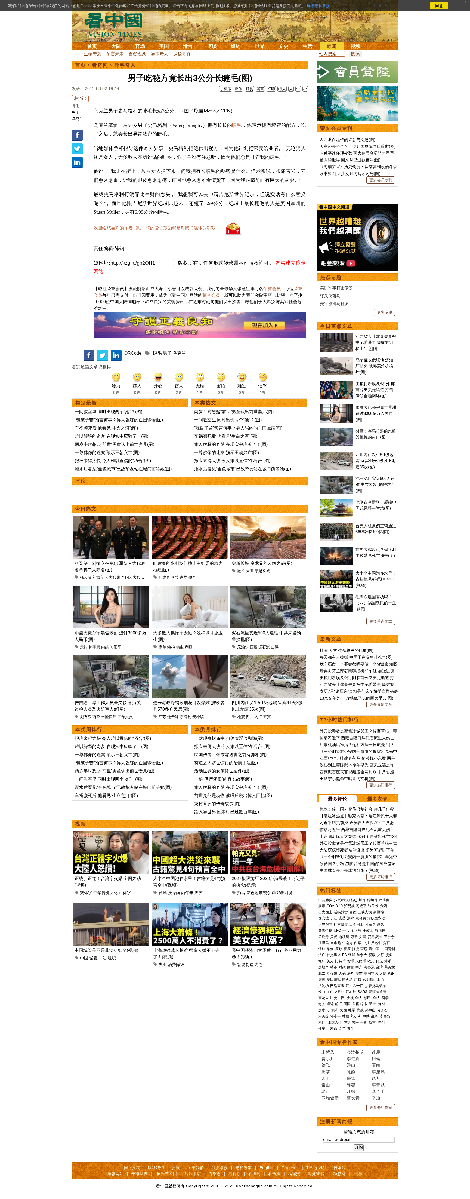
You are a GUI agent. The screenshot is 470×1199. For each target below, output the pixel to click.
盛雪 (351, 1078)
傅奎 (192, 577)
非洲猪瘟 (371, 973)
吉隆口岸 (108, 717)
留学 (385, 998)
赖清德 (380, 930)
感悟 (355, 1022)
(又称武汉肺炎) (345, 900)
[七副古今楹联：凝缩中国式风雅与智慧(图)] (336, 502)
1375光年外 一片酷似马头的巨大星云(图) (356, 698)
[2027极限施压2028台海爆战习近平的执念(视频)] (268, 834)
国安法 (323, 918)
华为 (330, 949)
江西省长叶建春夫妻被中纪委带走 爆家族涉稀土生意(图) (375, 342)
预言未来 (115, 53)
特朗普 (372, 900)
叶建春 (164, 577)
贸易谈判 (375, 937)
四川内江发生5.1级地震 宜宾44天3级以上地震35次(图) (375, 460)
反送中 (376, 943)
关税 (333, 937)
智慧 (346, 1022)
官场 (140, 46)
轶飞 (325, 1065)
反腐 (347, 949)
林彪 (345, 1016)
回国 (347, 1004)
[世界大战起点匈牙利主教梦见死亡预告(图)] (336, 549)
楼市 (333, 967)
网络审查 (337, 986)
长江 (333, 918)
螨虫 (180, 647)
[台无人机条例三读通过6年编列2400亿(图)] (336, 525)
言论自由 (325, 998)
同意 (439, 6)
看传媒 (274, 1174)
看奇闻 (100, 65)
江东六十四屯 (356, 986)
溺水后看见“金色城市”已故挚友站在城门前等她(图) (123, 469)
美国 (164, 46)
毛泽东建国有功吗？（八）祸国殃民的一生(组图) (375, 602)
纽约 (236, 46)
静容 (351, 1085)
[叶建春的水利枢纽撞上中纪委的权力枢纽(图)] (190, 519)
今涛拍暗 (355, 1052)
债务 (388, 955)
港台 (188, 46)
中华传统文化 (105, 892)
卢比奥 (384, 900)
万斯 (354, 937)
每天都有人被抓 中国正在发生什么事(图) (356, 657)
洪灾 (198, 892)
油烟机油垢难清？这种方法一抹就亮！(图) (358, 744)
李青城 (378, 1085)
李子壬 (378, 1091)
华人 (358, 998)
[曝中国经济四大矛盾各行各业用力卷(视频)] (268, 906)
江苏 (162, 717)
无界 (358, 1174)
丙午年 (187, 892)
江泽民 (323, 943)
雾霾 (321, 979)
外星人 (323, 1028)
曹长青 (353, 1098)
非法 (102, 958)
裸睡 (188, 647)
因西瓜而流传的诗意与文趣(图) (347, 139)
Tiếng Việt (316, 1168)
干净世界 (139, 1174)
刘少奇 (356, 1016)
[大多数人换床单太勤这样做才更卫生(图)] (190, 589)
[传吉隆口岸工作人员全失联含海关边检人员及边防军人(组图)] (111, 658)
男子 (75, 112)
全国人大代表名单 (136, 577)
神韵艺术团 (167, 1174)
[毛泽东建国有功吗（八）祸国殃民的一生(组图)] (336, 596)
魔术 (241, 571)
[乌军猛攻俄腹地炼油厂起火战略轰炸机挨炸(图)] (336, 360)
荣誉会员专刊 (336, 128)
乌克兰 (77, 118)
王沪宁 (389, 937)
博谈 (212, 46)
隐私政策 (244, 1168)
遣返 (330, 1004)
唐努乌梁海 (377, 986)
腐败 (338, 949)
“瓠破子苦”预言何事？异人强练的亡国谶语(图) (119, 420)
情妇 (321, 949)
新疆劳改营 (377, 992)
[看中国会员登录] (357, 72)
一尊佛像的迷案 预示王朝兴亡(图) (107, 452)
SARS (362, 992)
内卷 (259, 964)
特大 (282, 89)
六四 (383, 906)
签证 (338, 1004)
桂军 (351, 1010)
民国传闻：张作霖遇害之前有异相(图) (230, 754)
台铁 (352, 912)
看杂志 (215, 1174)
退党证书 (316, 1174)
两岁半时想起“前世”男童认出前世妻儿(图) (114, 444)
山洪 (275, 647)
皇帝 (374, 1016)
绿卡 (363, 1004)
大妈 (342, 973)
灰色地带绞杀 (258, 892)
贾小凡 (328, 1058)
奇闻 (331, 46)
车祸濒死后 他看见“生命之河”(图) (106, 428)
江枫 (351, 1091)
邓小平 (335, 1016)
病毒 (321, 906)
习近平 (361, 906)
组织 (112, 958)
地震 (241, 717)
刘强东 (332, 973)
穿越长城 (262, 571)
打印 (271, 89)
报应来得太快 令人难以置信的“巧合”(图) (113, 460)
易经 (322, 1022)
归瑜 (376, 1058)
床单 (162, 647)
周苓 (325, 1071)
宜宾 (267, 717)
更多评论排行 (380, 877)
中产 (359, 967)
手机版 (225, 89)
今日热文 (86, 508)
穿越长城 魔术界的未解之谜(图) (262, 563)
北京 (321, 973)
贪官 (386, 943)
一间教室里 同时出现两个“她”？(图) (108, 411)
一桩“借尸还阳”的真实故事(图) (223, 779)
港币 (387, 961)
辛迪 (376, 1098)
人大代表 (112, 577)
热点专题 (331, 277)
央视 (350, 998)
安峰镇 (198, 717)
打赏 (249, 89)
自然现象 (137, 53)
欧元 (371, 961)
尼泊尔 (243, 647)
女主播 (339, 998)
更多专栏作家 (380, 1107)
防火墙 (347, 979)
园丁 (325, 1078)
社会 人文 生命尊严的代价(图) (346, 650)
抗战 (360, 1010)
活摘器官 (341, 912)
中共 (346, 930)
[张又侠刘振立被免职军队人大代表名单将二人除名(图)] (111, 519)
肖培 (183, 577)
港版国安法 (376, 918)
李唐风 (378, 1071)
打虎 (355, 949)
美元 (330, 961)
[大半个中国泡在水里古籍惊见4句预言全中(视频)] (190, 834)
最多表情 (377, 799)
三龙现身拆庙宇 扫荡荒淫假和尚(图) (228, 738)
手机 (363, 1022)
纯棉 (171, 647)
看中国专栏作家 (339, 1042)
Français (290, 1168)
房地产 (323, 967)
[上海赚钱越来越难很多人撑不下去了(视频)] (190, 906)
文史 (284, 46)
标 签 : (80, 98)
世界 (260, 46)
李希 (175, 577)
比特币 (340, 961)
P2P (391, 973)
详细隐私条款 (318, 6)
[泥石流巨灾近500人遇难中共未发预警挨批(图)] (268, 589)
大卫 (249, 571)
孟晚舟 (323, 937)
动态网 (339, 1174)
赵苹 (376, 1078)
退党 (380, 924)
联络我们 (156, 1168)
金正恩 (356, 930)
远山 (351, 1065)
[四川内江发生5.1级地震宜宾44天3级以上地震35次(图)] (268, 658)
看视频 (234, 1174)
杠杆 (321, 961)
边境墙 (344, 937)
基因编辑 (334, 979)
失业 (163, 964)
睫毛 (75, 105)
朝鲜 (351, 955)
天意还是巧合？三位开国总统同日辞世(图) (358, 146)
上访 (380, 979)
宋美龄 (323, 1016)
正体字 (125, 892)
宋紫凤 (328, 1052)
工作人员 (125, 717)
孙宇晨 (94, 647)
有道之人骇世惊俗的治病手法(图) (226, 763)
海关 (321, 1004)
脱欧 (372, 955)
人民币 (360, 961)
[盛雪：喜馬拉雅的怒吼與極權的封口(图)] (336, 431)
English (266, 1168)
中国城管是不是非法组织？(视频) (106, 950)
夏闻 (376, 1065)
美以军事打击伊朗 (336, 288)
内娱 (105, 647)
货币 (350, 961)
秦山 (325, 1085)
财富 (350, 967)
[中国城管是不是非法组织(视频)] (111, 906)
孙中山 (370, 1010)
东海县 (185, 717)
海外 (382, 1004)
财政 (342, 967)
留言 (260, 89)
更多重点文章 (380, 621)
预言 (241, 892)
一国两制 (388, 949)
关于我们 (196, 1168)
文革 (342, 1028)
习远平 (115, 647)
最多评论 (337, 799)
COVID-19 (335, 906)
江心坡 (351, 992)
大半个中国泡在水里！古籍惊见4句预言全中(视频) (375, 579)
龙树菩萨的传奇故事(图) (217, 803)
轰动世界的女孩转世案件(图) (221, 771)
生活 (308, 46)
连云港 (173, 717)
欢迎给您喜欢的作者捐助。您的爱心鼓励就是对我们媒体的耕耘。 (157, 228)
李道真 (353, 1058)
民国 (343, 1010)
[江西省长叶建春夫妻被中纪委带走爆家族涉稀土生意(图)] (336, 336)
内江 (258, 717)
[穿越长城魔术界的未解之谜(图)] (268, 519)
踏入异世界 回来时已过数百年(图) (226, 811)
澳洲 (334, 1010)
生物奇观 (92, 53)
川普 (362, 900)
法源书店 (193, 1174)
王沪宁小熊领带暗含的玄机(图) (347, 778)
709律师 (369, 979)
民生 (373, 1004)
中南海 (347, 943)
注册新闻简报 (336, 1121)
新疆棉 (378, 912)
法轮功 (323, 986)
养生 (350, 1028)
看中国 (117, 24)
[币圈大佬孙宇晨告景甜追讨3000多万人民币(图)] (111, 589)
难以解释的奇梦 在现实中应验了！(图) (111, 436)
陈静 (351, 1071)
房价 (350, 973)
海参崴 (369, 967)
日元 (379, 961)
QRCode (132, 353)
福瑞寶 (294, 1174)
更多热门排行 (380, 785)
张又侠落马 (330, 295)
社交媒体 (334, 955)
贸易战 (349, 906)
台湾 (379, 967)
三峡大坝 (365, 912)
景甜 (84, 647)
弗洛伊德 (325, 930)
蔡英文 (389, 967)
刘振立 (98, 577)
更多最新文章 (380, 704)
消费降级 (176, 964)
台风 (163, 892)
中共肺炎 (325, 900)
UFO (337, 930)
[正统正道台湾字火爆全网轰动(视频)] (111, 834)
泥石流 (264, 647)
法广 (321, 955)
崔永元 (335, 943)
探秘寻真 (182, 53)
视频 (355, 46)
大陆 (116, 46)
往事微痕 (341, 924)
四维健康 (330, 1098)
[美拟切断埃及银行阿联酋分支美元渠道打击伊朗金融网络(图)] (336, 383)
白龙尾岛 (337, 992)
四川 (249, 717)
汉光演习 (325, 924)
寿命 (333, 1028)
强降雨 (174, 892)
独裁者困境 (282, 892)
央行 (380, 955)
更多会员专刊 (380, 180)
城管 (93, 958)
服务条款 (220, 1168)
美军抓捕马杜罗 (334, 303)
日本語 (340, 1168)
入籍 (355, 1004)
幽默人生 (335, 1022)
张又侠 (85, 577)
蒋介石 (383, 1010)
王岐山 (368, 930)
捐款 (176, 1168)
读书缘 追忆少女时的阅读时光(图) (350, 173)
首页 (92, 46)
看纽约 (254, 1174)
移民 (367, 998)
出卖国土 (325, 912)
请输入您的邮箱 (359, 1132)
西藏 (253, 647)
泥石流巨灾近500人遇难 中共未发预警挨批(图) (375, 484)
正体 (238, 89)
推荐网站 (115, 1174)
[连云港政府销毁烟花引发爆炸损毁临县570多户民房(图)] (190, 658)
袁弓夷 (360, 918)
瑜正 (325, 1091)
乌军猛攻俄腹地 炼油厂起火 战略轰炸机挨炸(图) (374, 366)
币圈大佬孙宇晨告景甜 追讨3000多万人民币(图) (375, 413)
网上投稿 (132, 1168)
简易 (376, 1052)
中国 (84, 958)
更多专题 (384, 312)
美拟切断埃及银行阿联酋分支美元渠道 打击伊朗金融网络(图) (375, 389)
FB (344, 955)
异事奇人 (159, 53)
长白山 (323, 992)
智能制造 (245, 964)
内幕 (357, 943)
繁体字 (86, 892)
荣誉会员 (272, 288)
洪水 (350, 918)
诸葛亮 (384, 1016)
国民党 (370, 924)
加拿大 (362, 955)
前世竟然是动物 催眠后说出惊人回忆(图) (233, 795)
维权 (357, 979)
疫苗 (342, 918)
